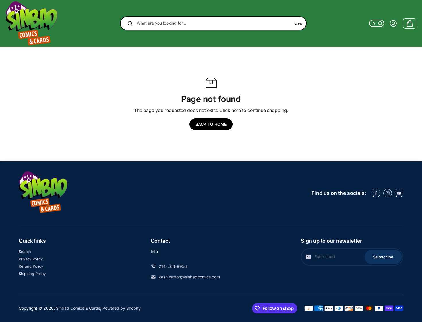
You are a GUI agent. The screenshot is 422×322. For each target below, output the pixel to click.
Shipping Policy (32, 273)
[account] (393, 23)
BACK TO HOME (211, 124)
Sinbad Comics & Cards (78, 308)
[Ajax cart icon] (409, 23)
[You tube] (399, 193)
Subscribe (383, 256)
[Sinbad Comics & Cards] (31, 23)
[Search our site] (130, 23)
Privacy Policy (31, 259)
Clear (298, 23)
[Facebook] (376, 193)
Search (25, 251)
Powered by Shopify (121, 308)
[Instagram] (387, 193)
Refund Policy (31, 266)
